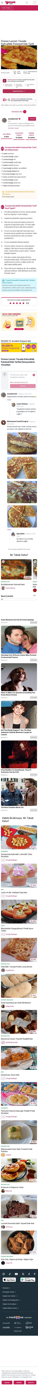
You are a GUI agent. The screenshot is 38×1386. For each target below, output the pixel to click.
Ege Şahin (21, 534)
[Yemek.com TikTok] (10, 1274)
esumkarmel (13, 119)
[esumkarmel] (3, 395)
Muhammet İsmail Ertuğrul (17, 421)
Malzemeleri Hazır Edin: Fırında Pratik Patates (16, 1150)
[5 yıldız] (23, 303)
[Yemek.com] (10, 2)
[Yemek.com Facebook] (29, 1274)
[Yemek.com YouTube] (16, 1274)
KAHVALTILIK (5, 581)
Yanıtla (9, 400)
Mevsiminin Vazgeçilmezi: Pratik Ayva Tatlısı (17, 929)
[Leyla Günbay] (13, 405)
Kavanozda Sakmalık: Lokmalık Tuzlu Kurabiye (16, 855)
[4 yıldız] (20, 303)
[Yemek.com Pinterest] (34, 1274)
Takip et (32, 119)
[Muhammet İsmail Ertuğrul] (3, 422)
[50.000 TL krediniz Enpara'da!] (19, 347)
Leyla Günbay (22, 404)
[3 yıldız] (17, 303)
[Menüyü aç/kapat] (2, 2)
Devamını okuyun (13, 128)
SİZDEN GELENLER (7, 1000)
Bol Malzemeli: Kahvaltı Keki (13, 584)
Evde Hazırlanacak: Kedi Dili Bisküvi (16, 1003)
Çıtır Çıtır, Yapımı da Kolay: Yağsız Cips (17, 1259)
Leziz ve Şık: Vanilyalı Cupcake (14, 892)
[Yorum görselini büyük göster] (22, 443)
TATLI (3, 925)
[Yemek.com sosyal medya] (16, 1317)
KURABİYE (4, 851)
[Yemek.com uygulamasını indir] (9, 1279)
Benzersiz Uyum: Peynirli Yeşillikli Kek (17, 1039)
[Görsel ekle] (34, 375)
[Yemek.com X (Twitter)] (23, 1274)
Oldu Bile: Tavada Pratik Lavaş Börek (16, 967)
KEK (2, 889)
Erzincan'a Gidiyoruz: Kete (12, 1187)
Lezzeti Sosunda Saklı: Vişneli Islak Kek (17, 1223)
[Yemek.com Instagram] (4, 1274)
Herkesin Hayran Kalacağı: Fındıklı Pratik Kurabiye (18, 1112)
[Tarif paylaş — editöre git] (19, 320)
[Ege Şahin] (13, 534)
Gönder (23, 386)
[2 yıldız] (13, 303)
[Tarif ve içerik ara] (27, 2)
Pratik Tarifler (6, 8)
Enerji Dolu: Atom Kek (10, 1075)
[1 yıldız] (10, 303)
